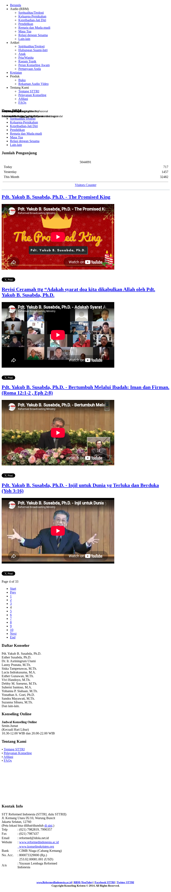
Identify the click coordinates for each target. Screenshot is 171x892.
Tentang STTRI (28, 91)
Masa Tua (24, 31)
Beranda (15, 5)
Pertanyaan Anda (29, 69)
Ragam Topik (27, 61)
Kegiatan (16, 72)
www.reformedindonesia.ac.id (39, 842)
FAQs (22, 102)
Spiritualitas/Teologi (31, 46)
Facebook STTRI (105, 882)
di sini (48, 825)
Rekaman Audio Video (33, 84)
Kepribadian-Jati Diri (32, 20)
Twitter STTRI (125, 882)
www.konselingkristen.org (36, 846)
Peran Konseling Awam (34, 65)
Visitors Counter (85, 185)
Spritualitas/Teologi (31, 12)
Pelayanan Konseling (32, 95)
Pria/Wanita (26, 57)
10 (11, 630)
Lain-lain (24, 39)
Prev (13, 592)
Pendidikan (25, 24)
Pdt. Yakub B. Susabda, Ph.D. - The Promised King (56, 197)
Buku (22, 80)
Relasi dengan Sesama (33, 35)
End (12, 637)
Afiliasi (23, 99)
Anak (22, 54)
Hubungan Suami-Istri (33, 50)
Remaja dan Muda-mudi (34, 27)
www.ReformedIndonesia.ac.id (54, 882)
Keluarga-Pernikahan (32, 16)
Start (13, 588)
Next (13, 633)
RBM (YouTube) (83, 882)
